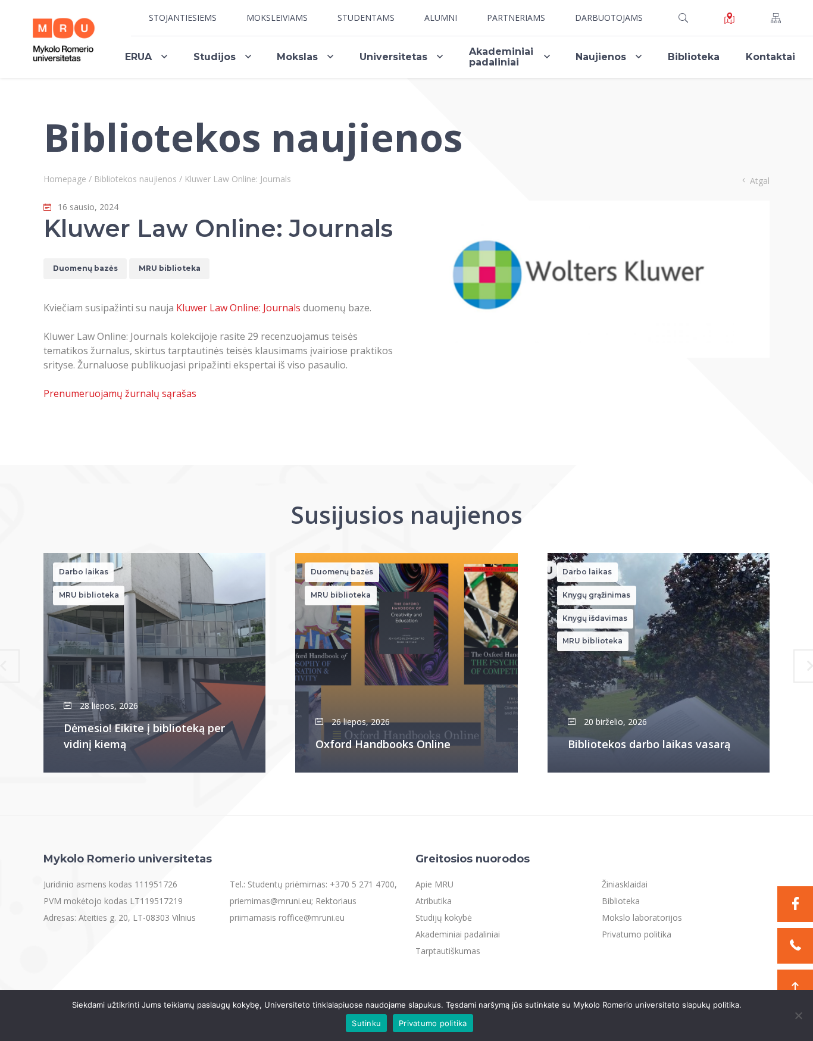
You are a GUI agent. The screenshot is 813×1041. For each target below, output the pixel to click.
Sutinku (366, 1023)
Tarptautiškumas (447, 950)
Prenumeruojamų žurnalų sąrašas (119, 393)
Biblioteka (694, 56)
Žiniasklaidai (625, 884)
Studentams (366, 17)
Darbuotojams (609, 17)
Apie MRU (434, 884)
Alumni (440, 17)
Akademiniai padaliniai (501, 57)
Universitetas (393, 56)
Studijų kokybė (443, 917)
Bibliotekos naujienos (135, 179)
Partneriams (516, 17)
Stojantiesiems (183, 17)
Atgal (760, 180)
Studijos (214, 56)
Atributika (433, 900)
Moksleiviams (277, 17)
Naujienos (601, 56)
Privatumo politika (636, 934)
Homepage (64, 179)
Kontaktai (770, 56)
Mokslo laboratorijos (642, 917)
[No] (798, 1015)
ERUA (138, 56)
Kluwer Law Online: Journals (238, 307)
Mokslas (297, 56)
